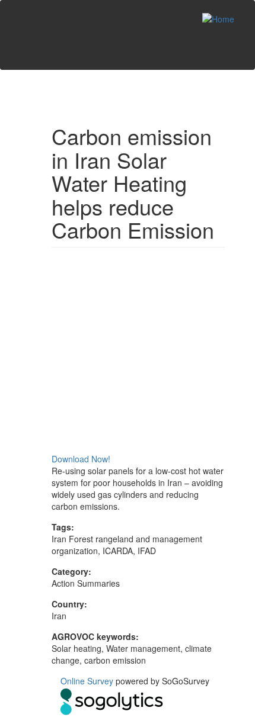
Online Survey (86, 681)
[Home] (218, 18)
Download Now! (81, 459)
